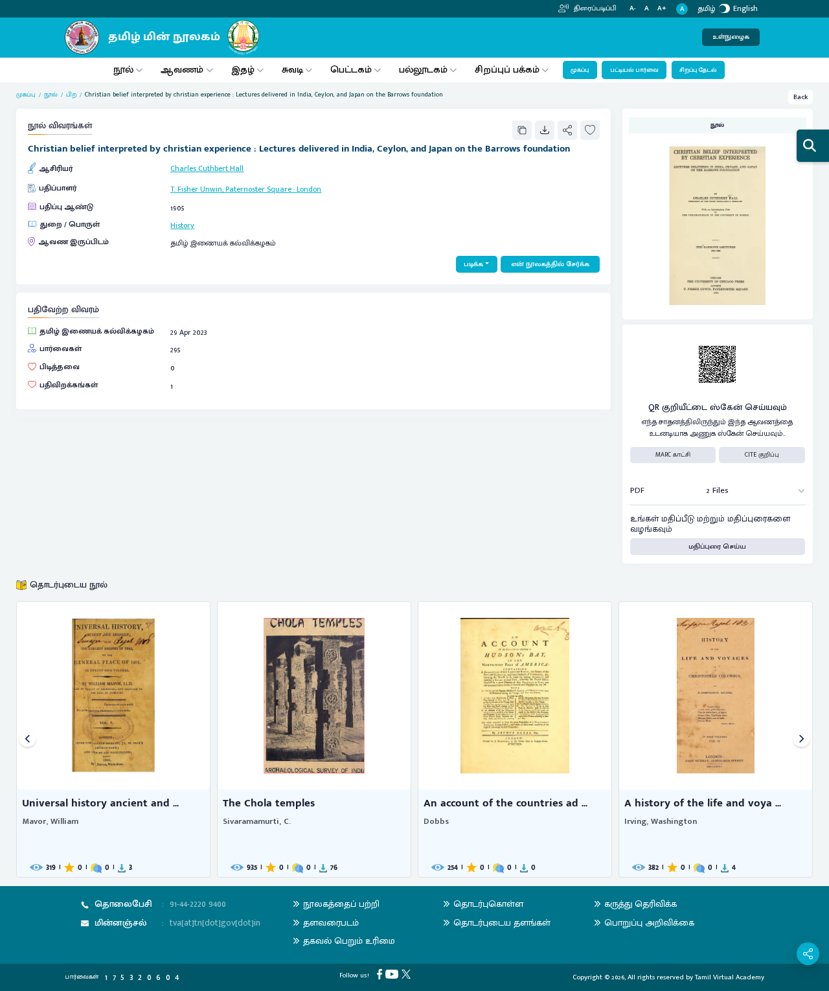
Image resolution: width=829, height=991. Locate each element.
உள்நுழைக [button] (730, 37)
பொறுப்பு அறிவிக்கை (649, 922)
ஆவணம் (183, 70)
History (182, 225)
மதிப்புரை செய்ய (717, 546)
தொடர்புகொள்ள (488, 904)
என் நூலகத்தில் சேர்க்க (550, 264)
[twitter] (408, 974)
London (309, 189)
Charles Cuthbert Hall (207, 168)
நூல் (123, 70)
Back (800, 97)
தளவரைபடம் (331, 922)
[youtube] (393, 974)
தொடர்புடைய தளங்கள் (502, 922)
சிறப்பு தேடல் (697, 70)
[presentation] (27, 739)
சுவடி (292, 70)
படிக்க (473, 264)
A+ (661, 8)
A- (633, 8)
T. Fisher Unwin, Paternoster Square (230, 189)
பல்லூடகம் (423, 70)
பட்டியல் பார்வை (634, 70)
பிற (71, 95)
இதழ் (243, 70)
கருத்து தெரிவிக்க (640, 904)
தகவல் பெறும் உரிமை (349, 941)
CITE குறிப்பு (762, 455)
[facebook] (381, 974)
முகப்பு (580, 70)
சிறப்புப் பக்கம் (507, 70)
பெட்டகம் (351, 70)
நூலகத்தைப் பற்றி (341, 904)
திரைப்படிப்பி (594, 8)
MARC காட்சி (672, 455)
